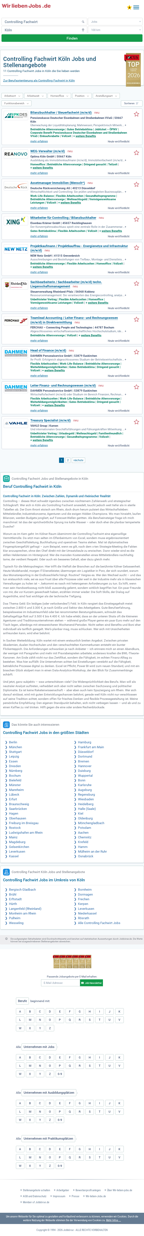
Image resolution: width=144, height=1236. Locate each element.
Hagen (13, 813)
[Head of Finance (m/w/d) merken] (136, 352)
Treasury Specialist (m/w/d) (50, 420)
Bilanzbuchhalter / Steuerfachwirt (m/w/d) (61, 112)
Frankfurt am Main (91, 747)
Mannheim (16, 790)
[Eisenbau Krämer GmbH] (16, 220)
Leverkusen (17, 851)
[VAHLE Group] (16, 423)
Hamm (83, 847)
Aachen (83, 832)
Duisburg (84, 771)
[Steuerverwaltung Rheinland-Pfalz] (16, 285)
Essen (13, 761)
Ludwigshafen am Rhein (26, 832)
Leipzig (14, 756)
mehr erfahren (39, 141)
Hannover (85, 766)
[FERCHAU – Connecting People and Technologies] (16, 320)
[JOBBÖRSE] (26, 5)
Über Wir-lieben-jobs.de (119, 1190)
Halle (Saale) (87, 809)
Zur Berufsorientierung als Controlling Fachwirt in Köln (39, 80)
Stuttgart (15, 752)
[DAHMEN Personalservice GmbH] (16, 353)
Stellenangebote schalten (36, 1190)
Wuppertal (85, 775)
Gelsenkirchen (19, 847)
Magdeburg (17, 842)
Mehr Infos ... (113, 1220)
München (15, 747)
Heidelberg (86, 804)
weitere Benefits (86, 136)
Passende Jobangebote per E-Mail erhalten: (72, 976)
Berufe (22, 1001)
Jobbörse (68, 1230)
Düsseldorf (86, 752)
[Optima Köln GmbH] (16, 154)
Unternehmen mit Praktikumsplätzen (48, 1138)
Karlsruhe (85, 785)
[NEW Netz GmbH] (16, 249)
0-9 (60, 1074)
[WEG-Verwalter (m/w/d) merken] (136, 153)
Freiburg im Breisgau (23, 823)
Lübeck (14, 794)
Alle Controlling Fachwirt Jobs (99, 923)
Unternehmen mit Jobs (39, 1047)
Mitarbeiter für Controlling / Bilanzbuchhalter (63, 218)
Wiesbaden (86, 799)
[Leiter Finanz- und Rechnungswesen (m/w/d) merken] (136, 387)
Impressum (59, 1196)
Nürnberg (15, 771)
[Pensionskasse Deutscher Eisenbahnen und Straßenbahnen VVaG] (16, 115)
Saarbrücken (18, 809)
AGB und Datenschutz (34, 1196)
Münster (15, 785)
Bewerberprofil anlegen (88, 1190)
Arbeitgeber (62, 1190)
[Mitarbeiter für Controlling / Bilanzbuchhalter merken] (136, 220)
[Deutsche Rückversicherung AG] (16, 185)
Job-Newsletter (93, 983)
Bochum (15, 775)
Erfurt (13, 799)
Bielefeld (15, 780)
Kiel (80, 813)
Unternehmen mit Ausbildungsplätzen (49, 1093)
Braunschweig (19, 804)
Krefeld (83, 842)
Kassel (14, 856)
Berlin (13, 742)
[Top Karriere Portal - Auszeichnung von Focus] (72, 962)
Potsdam (84, 828)
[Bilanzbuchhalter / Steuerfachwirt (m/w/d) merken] (136, 114)
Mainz (13, 837)
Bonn (81, 780)
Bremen (83, 761)
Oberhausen (17, 818)
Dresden (15, 766)
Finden (72, 38)
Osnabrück (85, 856)
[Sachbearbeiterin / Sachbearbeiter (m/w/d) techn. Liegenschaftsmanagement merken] (136, 284)
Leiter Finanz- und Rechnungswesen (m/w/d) (63, 385)
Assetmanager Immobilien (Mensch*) (57, 183)
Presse (75, 1196)
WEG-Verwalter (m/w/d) (47, 151)
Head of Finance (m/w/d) (48, 350)
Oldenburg (85, 818)
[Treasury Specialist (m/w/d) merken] (136, 422)
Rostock (15, 828)
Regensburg (86, 794)
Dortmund (85, 756)
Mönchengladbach (91, 823)
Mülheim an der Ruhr (92, 851)
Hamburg (84, 742)
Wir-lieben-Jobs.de (96, 1196)
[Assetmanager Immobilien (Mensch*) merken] (136, 185)
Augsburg (85, 790)
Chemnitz (84, 837)
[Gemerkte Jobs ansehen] (129, 8)
